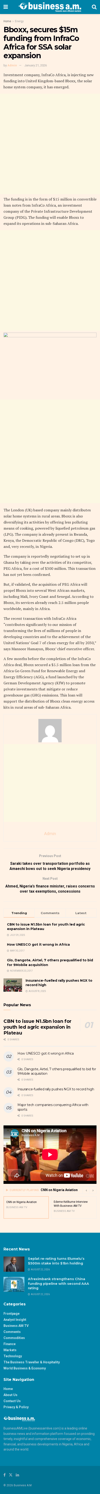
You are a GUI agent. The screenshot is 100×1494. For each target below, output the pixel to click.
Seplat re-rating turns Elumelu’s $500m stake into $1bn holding (56, 1261)
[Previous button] (86, 1190)
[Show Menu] (5, 7)
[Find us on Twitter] (11, 1475)
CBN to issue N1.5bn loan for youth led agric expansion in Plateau (37, 1027)
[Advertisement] (50, 144)
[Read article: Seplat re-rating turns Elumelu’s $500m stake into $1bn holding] (13, 1264)
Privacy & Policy (16, 1407)
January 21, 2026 (35, 65)
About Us (10, 1395)
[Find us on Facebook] (4, 1475)
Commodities (14, 1338)
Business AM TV (16, 1326)
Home (7, 21)
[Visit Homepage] (50, 7)
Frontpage (11, 1313)
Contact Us (12, 1401)
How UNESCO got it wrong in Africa (38, 944)
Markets (10, 1350)
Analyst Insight (14, 1320)
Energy (19, 21)
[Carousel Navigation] (90, 1190)
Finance (9, 1344)
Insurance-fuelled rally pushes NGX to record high (55, 1089)
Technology (12, 1356)
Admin (12, 65)
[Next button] (93, 1190)
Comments (12, 1332)
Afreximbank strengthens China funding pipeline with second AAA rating (58, 1283)
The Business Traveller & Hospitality (31, 1362)
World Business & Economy (24, 1368)
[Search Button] (94, 7)
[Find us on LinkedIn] (17, 1475)
